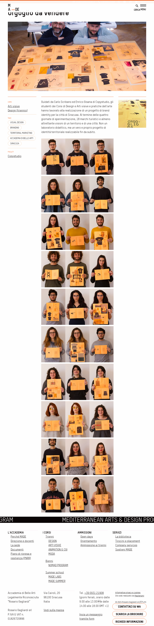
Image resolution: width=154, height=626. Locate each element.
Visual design (16, 122)
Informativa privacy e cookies (127, 592)
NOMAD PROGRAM (58, 565)
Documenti (17, 549)
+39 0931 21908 (94, 593)
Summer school (55, 572)
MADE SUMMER (56, 581)
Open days (86, 536)
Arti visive (14, 106)
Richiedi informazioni (129, 621)
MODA (51, 554)
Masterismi (139, 596)
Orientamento (88, 541)
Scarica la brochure (129, 614)
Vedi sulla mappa (54, 610)
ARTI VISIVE (54, 545)
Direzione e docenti (22, 541)
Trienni (50, 536)
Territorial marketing (21, 133)
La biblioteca (123, 536)
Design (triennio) (18, 110)
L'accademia (16, 532)
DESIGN (52, 541)
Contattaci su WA (129, 606)
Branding (14, 127)
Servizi (117, 532)
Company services (126, 545)
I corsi (47, 532)
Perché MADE (18, 536)
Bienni (49, 561)
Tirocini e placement (127, 541)
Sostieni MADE (123, 549)
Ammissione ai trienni (93, 545)
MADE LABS (54, 576)
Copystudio (14, 156)
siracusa (14, 143)
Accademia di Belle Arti (21, 138)
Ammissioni (85, 532)
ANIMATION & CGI (57, 549)
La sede (15, 545)
